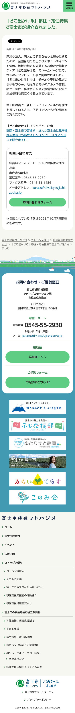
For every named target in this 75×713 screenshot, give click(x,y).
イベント (10, 545)
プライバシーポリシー (39, 700)
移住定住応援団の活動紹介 (21, 595)
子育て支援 (12, 629)
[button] (69, 6)
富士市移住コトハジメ (14, 240)
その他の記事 (14, 579)
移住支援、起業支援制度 (20, 620)
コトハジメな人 (15, 571)
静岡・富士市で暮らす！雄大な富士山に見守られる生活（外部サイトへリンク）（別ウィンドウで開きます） (37, 135)
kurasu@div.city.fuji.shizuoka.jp (42, 336)
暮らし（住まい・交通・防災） (24, 653)
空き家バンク (16, 659)
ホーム (8, 527)
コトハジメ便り (40, 240)
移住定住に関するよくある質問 (24, 667)
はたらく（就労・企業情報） (23, 645)
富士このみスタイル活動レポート (25, 587)
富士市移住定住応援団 (19, 637)
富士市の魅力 (12, 536)
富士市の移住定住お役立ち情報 (22, 612)
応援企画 (10, 554)
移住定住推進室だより (19, 603)
